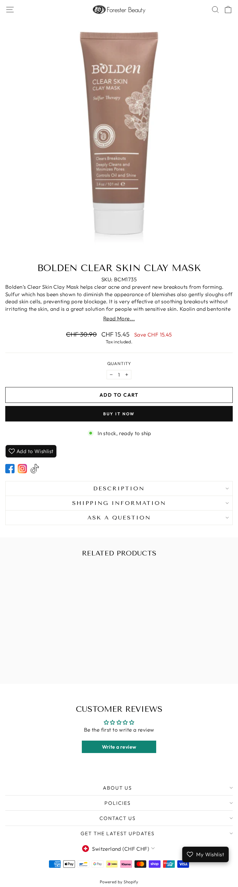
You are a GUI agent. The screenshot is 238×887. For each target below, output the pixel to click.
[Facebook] (10, 468)
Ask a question (119, 517)
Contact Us (117, 818)
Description (119, 488)
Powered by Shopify (119, 881)
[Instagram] (22, 468)
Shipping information (119, 503)
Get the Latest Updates (118, 833)
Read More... (119, 318)
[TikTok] (34, 468)
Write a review (119, 747)
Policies (117, 803)
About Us (117, 788)
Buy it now (119, 413)
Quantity (119, 363)
